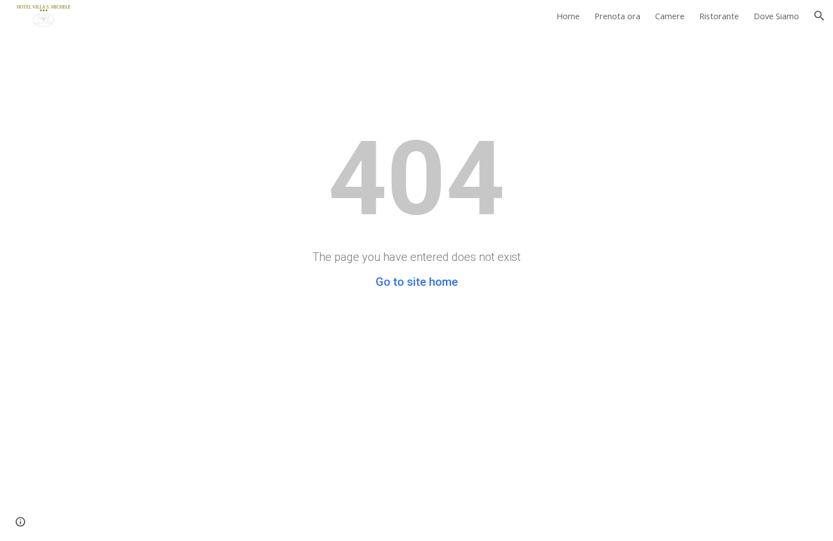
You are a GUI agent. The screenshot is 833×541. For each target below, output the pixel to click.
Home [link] (568, 16)
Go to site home (417, 282)
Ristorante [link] (719, 16)
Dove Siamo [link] (776, 16)
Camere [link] (670, 16)
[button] (819, 15)
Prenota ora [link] (617, 16)
